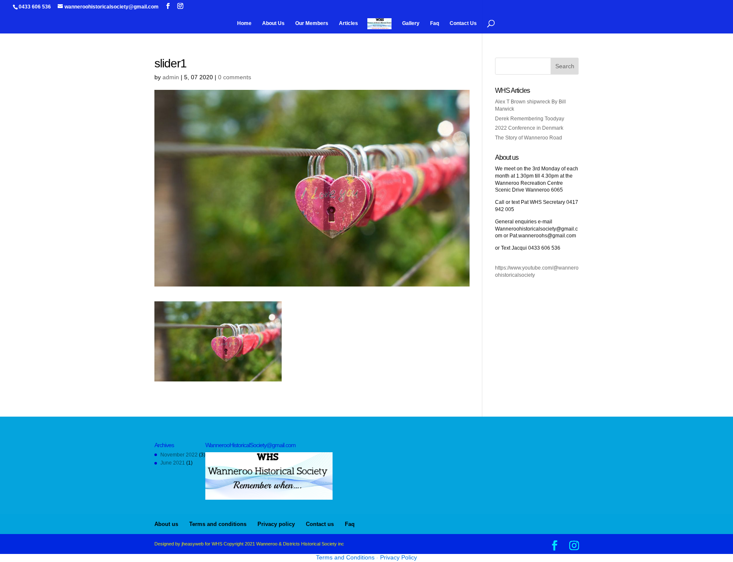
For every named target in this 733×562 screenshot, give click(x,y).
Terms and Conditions (345, 557)
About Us (273, 23)
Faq (434, 23)
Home (244, 23)
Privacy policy (276, 524)
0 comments (234, 77)
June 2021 (172, 463)
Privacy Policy (398, 557)
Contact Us (463, 23)
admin (170, 77)
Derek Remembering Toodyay (529, 119)
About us (166, 524)
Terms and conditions (217, 524)
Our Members (311, 23)
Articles (348, 23)
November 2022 (179, 455)
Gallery (411, 23)
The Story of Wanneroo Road (528, 138)
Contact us (320, 524)
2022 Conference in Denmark (529, 128)
